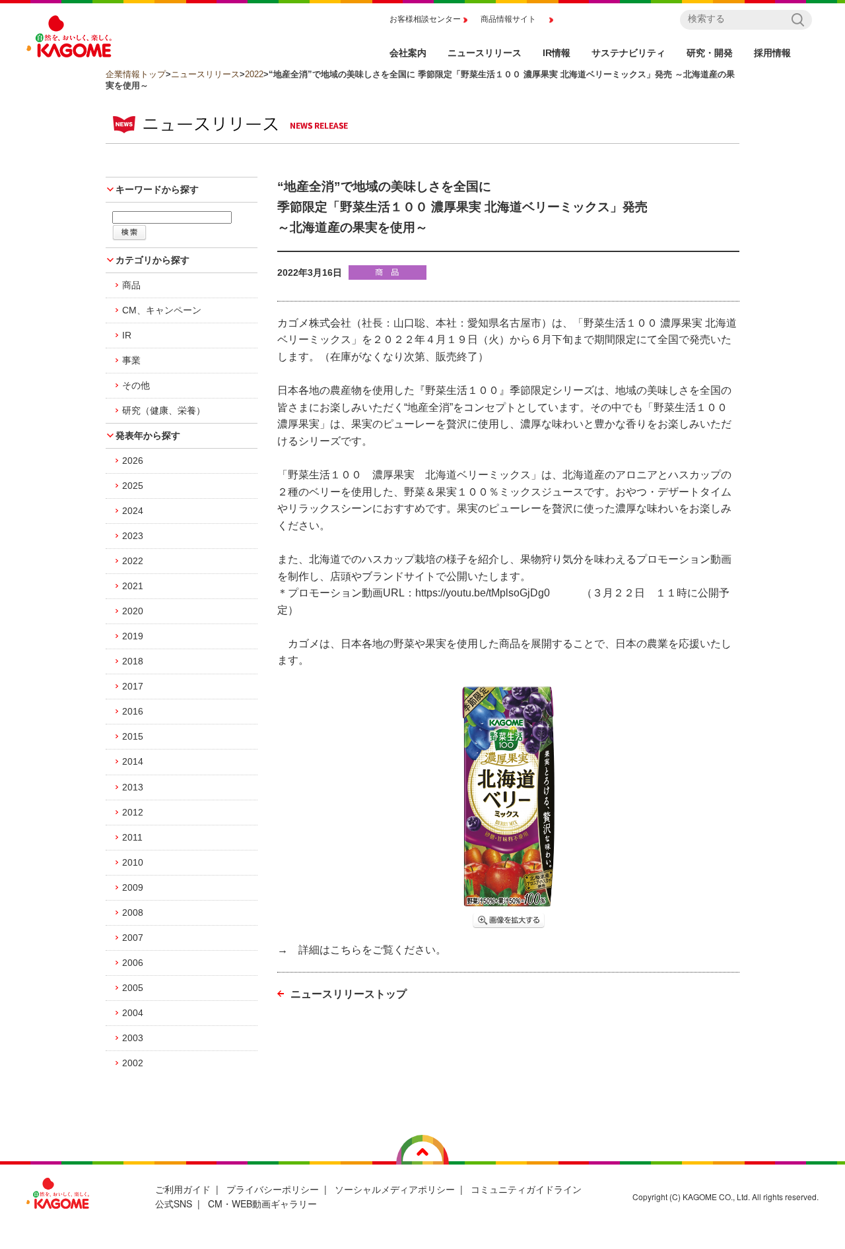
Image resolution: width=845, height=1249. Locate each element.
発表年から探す (148, 435)
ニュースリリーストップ (348, 994)
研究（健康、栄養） (163, 410)
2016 (132, 711)
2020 (132, 611)
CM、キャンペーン (161, 310)
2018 (132, 661)
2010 (132, 862)
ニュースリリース (205, 74)
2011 (132, 837)
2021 (132, 586)
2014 (132, 761)
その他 (136, 385)
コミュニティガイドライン (526, 1189)
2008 (132, 912)
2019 (132, 636)
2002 (132, 1063)
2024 (132, 510)
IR (126, 335)
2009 (132, 887)
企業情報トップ (136, 74)
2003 (132, 1038)
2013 (132, 787)
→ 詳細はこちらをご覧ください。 (361, 949)
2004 (132, 1013)
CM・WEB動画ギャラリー (262, 1203)
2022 (254, 74)
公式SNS (173, 1203)
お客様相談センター (425, 19)
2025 (132, 485)
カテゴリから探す (152, 260)
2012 (132, 812)
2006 (132, 962)
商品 (131, 285)
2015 (132, 736)
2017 (132, 686)
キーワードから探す (157, 189)
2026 (132, 460)
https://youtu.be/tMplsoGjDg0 (482, 592)
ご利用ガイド (183, 1189)
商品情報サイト (508, 19)
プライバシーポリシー (272, 1189)
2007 (132, 937)
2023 (132, 535)
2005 (132, 987)
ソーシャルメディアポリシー (395, 1189)
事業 (131, 360)
